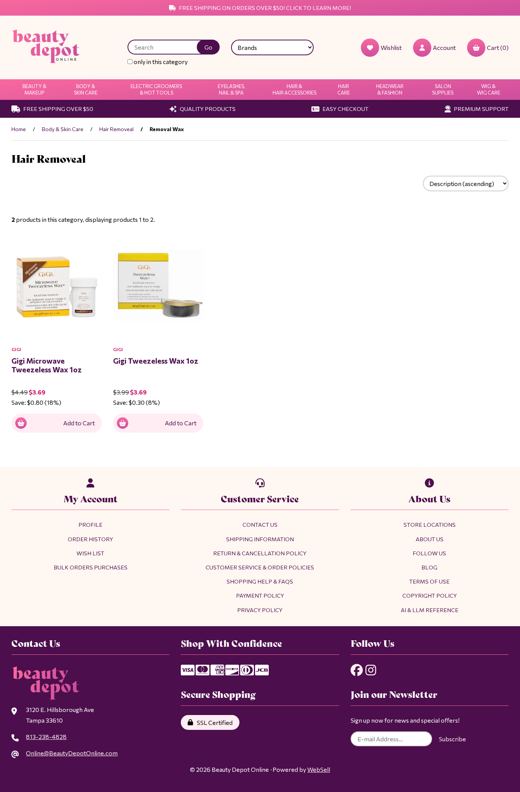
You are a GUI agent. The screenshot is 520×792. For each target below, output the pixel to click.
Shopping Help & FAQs (260, 581)
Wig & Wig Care (488, 89)
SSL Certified (214, 722)
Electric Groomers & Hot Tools (156, 89)
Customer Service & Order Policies (260, 567)
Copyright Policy (429, 595)
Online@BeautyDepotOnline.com (72, 753)
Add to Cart (79, 422)
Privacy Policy (259, 609)
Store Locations (430, 524)
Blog (429, 567)
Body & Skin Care (85, 89)
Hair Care (343, 89)
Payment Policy (260, 595)
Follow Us (429, 553)
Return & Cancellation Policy (259, 553)
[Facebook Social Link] (357, 670)
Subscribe (452, 738)
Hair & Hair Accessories (294, 89)
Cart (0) (498, 47)
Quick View (73, 348)
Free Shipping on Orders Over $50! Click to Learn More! (264, 7)
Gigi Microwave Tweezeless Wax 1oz (46, 365)
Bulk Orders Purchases (91, 567)
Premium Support (481, 108)
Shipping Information (260, 538)
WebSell (318, 769)
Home (18, 129)
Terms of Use (429, 581)
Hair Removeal (116, 129)
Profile (90, 524)
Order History (90, 538)
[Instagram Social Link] (370, 670)
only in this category (160, 61)
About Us (429, 538)
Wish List (90, 553)
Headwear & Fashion (390, 89)
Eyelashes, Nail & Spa (231, 89)
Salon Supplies (442, 89)
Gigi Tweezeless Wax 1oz (155, 360)
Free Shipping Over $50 (57, 108)
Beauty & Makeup (34, 89)
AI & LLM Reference (429, 609)
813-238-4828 (46, 736)
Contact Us (260, 524)
